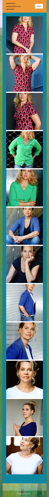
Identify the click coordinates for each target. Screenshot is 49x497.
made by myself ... (25, 494)
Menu (39, 6)
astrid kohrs (10, 3)
